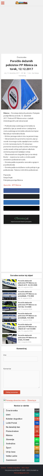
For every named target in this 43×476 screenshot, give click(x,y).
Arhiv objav (25, 468)
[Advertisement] (21, 30)
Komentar (7, 369)
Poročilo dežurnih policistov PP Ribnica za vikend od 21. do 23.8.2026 (27, 283)
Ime (4, 355)
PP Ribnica (17, 185)
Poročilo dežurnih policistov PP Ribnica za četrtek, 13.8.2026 (27, 305)
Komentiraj (22, 76)
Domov (3, 468)
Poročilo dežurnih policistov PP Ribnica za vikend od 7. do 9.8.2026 (27, 327)
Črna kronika (21, 57)
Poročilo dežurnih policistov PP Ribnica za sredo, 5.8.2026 (27, 338)
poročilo (8, 185)
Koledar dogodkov (13, 468)
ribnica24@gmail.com (21, 473)
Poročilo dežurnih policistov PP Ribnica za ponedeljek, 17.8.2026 (27, 294)
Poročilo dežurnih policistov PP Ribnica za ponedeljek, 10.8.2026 (27, 316)
